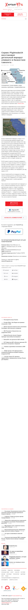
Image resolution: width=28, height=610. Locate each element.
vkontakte (15, 273)
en (12, 10)
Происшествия (5, 572)
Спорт (12, 572)
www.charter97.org (17, 595)
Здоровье (23, 574)
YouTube (15, 270)
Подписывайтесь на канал (14, 210)
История (23, 572)
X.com (6, 273)
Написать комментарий (14, 217)
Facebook (6, 270)
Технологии (16, 574)
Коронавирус (4, 579)
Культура (17, 572)
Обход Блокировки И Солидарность (10, 577)
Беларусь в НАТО (14, 579)
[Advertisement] (14, 36)
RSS (6, 279)
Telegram (15, 279)
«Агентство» (21, 103)
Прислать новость (7, 9)
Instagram (15, 276)
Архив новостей (18, 9)
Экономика (17, 570)
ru (10, 10)
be (8, 10)
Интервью (9, 574)
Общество (10, 570)
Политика (3, 570)
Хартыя (14, 4)
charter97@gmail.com (6, 602)
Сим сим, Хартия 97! (20, 14)
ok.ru (6, 276)
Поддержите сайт (7, 14)
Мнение (3, 543)
